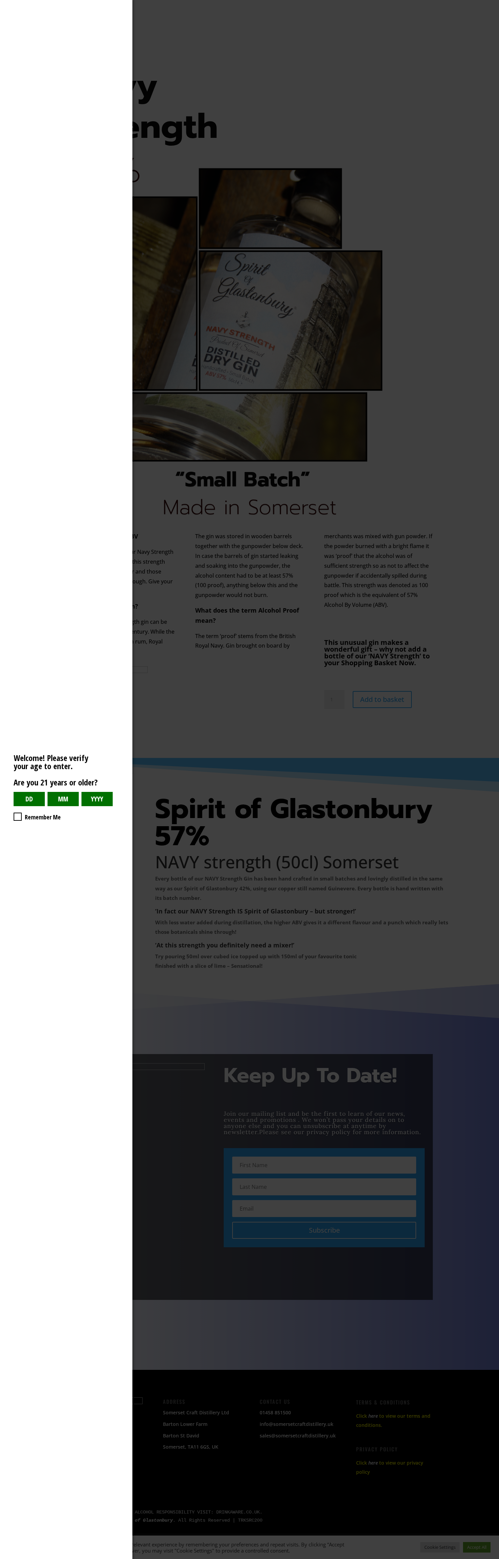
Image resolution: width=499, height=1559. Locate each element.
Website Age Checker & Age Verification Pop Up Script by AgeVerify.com (490, 1557)
